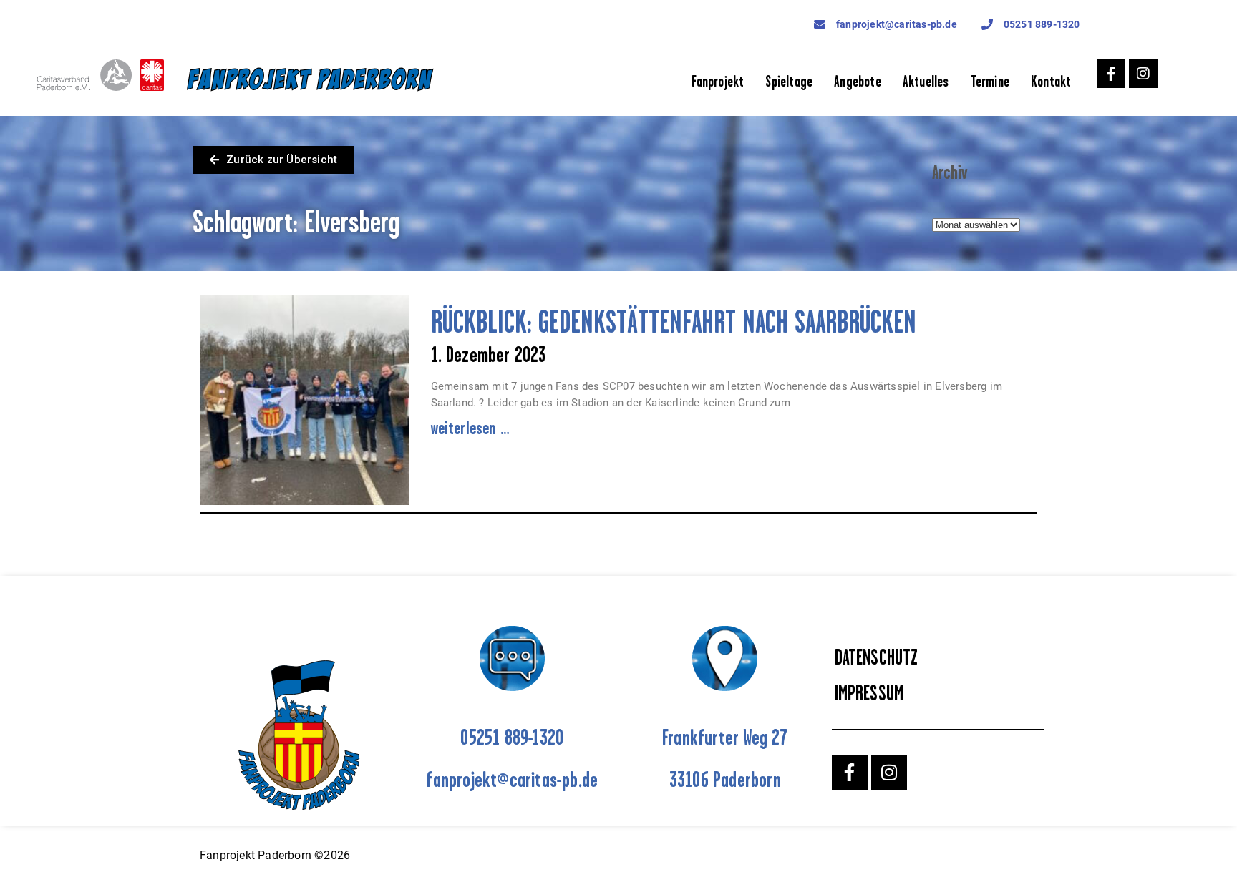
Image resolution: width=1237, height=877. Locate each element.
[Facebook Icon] (1111, 73)
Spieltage (788, 81)
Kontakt (1051, 81)
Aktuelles (926, 81)
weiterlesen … (470, 428)
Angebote (857, 81)
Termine (990, 81)
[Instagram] (1143, 73)
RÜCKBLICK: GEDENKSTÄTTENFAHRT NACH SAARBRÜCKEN (673, 321)
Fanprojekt (718, 81)
